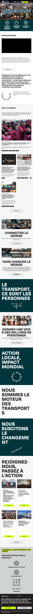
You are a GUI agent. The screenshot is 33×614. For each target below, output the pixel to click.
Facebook (16, 580)
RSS (19, 582)
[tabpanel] (16, 9)
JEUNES (10, 150)
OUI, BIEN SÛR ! (8, 607)
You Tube (19, 580)
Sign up (16, 563)
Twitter (14, 580)
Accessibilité (19, 595)
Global (17, 150)
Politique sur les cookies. (5, 612)
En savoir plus (7, 15)
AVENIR (14, 150)
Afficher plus (16, 210)
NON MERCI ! (24, 607)
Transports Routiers (5, 206)
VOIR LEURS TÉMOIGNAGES (16, 342)
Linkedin (14, 582)
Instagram (16, 582)
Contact (16, 572)
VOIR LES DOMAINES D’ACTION (16, 274)
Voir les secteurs (16, 243)
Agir (8, 505)
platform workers (5, 150)
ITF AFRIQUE (11, 206)
